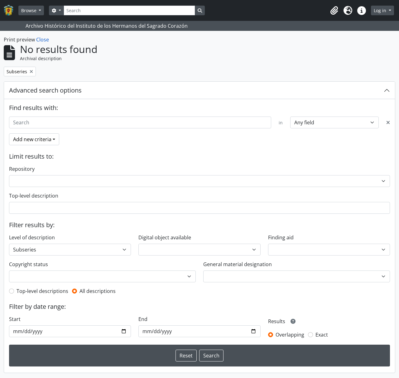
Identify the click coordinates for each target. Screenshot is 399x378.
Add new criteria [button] (32, 139)
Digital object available (164, 237)
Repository (22, 168)
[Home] (11, 10)
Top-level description (33, 195)
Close (42, 39)
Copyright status (28, 264)
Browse (29, 10)
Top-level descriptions (42, 291)
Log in (380, 10)
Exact (321, 334)
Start (15, 319)
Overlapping (290, 334)
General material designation (237, 264)
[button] (334, 10)
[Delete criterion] (388, 122)
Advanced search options (45, 90)
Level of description (32, 237)
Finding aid (281, 237)
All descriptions (97, 291)
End (142, 319)
